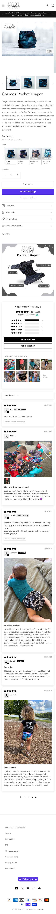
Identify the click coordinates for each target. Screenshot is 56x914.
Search (8, 833)
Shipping (4, 140)
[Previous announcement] (3, 14)
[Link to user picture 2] (7, 481)
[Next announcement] (53, 14)
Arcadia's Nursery (24, 909)
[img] (10, 405)
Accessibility (10, 868)
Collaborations (11, 857)
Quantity (5, 169)
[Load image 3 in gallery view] (42, 83)
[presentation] (52, 156)
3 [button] (28, 797)
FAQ (6, 845)
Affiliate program (12, 851)
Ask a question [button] (28, 345)
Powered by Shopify (37, 909)
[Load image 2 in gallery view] (28, 83)
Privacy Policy (11, 862)
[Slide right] (53, 83)
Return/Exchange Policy (15, 827)
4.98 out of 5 (35, 312)
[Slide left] (3, 83)
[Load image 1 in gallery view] (13, 83)
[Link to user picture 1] (28, 459)
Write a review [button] (28, 339)
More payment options (28, 198)
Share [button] (7, 234)
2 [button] (24, 797)
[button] (3, 5)
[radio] (11, 156)
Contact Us (9, 839)
